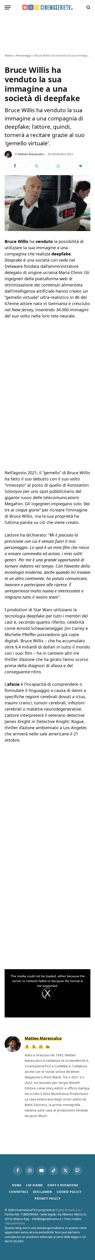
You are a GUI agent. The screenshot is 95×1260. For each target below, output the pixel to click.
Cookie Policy (69, 1192)
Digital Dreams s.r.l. (68, 1210)
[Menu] (8, 7)
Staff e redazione (63, 1185)
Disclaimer (42, 1192)
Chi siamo (34, 1185)
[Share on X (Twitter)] (36, 166)
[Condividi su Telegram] (80, 166)
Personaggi (23, 55)
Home (9, 55)
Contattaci (18, 1192)
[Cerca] (88, 7)
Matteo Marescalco (31, 154)
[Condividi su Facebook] (15, 166)
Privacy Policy (47, 1198)
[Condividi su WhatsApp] (58, 166)
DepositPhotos (15, 1223)
